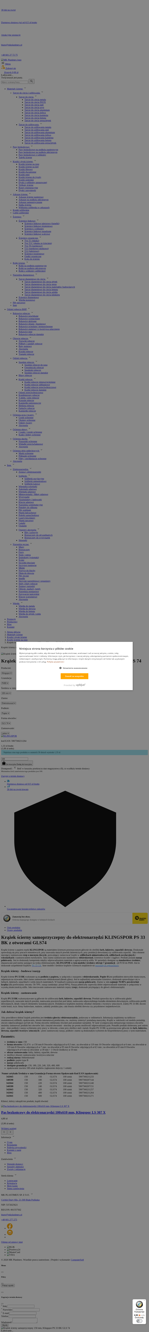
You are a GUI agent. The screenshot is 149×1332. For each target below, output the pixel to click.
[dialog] (74, 666)
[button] (74, 668)
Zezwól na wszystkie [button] (74, 676)
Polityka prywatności (55, 662)
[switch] (139, 1321)
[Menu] (144, 1301)
